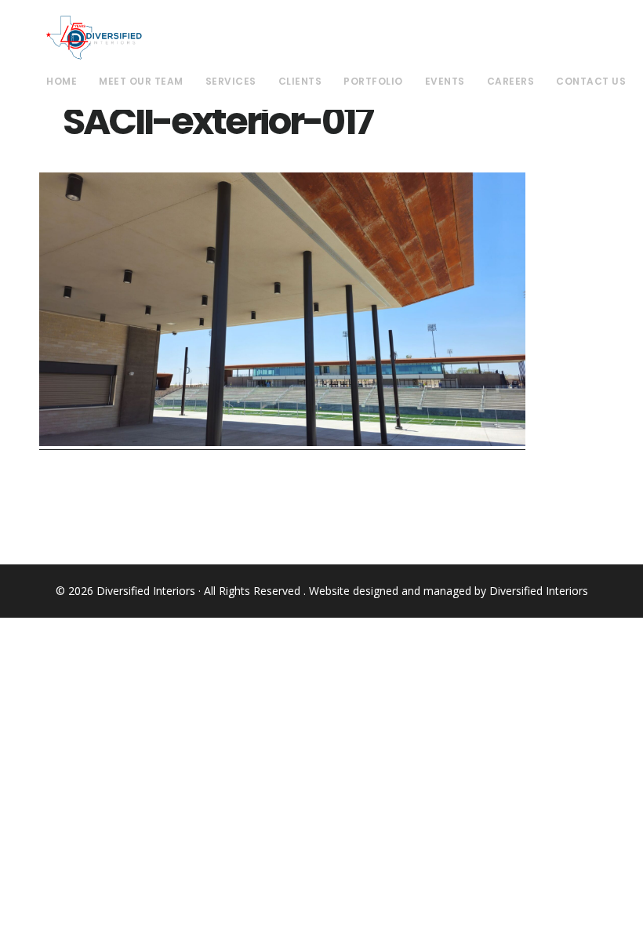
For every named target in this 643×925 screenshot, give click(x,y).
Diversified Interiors (94, 38)
